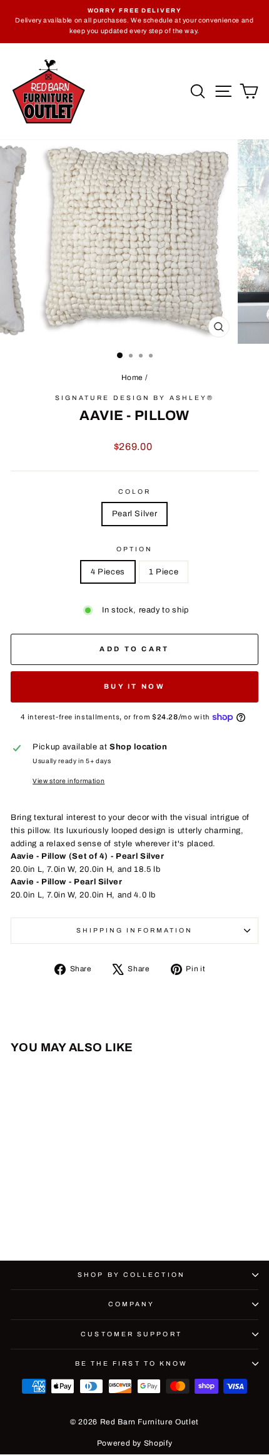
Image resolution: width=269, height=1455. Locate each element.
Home (132, 377)
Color (134, 491)
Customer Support (131, 1334)
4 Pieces (108, 572)
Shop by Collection (131, 1274)
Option (134, 549)
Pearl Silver (135, 513)
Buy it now (134, 686)
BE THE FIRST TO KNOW (131, 1363)
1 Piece (164, 572)
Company (131, 1304)
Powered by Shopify (135, 1443)
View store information (68, 781)
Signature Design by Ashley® (134, 397)
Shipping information (134, 930)
